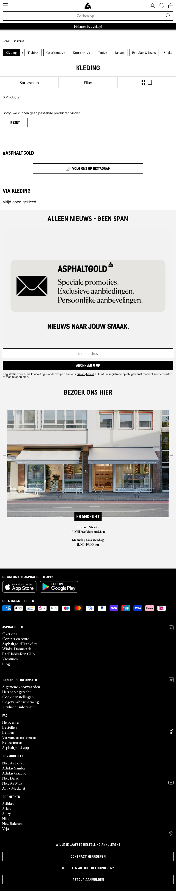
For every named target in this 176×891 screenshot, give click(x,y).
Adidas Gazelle (14, 772)
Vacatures (10, 658)
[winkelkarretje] (170, 5)
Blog (6, 663)
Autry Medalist (13, 788)
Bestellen (9, 727)
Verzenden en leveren (19, 737)
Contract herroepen (88, 856)
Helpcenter (11, 722)
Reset (15, 122)
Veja (5, 828)
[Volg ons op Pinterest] (171, 833)
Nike (5, 818)
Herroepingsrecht (16, 691)
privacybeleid (85, 374)
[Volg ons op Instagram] (171, 628)
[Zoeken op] (168, 16)
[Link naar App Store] (19, 587)
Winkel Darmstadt (16, 648)
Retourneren (12, 742)
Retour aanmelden (88, 879)
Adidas (8, 803)
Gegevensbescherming (20, 701)
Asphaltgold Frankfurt (19, 643)
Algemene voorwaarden (21, 686)
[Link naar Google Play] (59, 587)
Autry (6, 813)
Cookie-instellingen (18, 696)
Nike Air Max (12, 782)
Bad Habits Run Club (18, 653)
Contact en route (15, 638)
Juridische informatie (18, 706)
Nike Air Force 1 (14, 762)
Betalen (8, 732)
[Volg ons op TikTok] (171, 679)
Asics (6, 808)
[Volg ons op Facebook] (171, 731)
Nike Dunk (10, 777)
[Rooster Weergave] (143, 82)
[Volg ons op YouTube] (171, 782)
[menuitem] (29, 82)
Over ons (9, 633)
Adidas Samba (13, 767)
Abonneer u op (88, 365)
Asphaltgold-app (15, 747)
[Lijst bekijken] (150, 82)
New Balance (12, 823)
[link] (88, 6)
